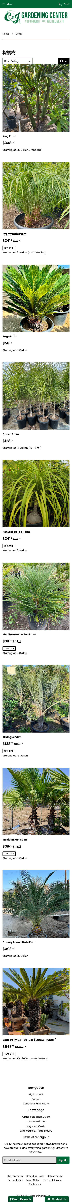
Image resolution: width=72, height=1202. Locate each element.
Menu (10, 4)
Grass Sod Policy (35, 1176)
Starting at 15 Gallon (20, 746)
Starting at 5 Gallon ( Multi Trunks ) (24, 243)
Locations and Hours (36, 1103)
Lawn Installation (36, 1121)
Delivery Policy (15, 1176)
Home (6, 33)
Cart (66, 4)
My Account (36, 1094)
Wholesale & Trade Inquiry (36, 1130)
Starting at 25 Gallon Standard (22, 143)
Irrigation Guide (36, 1126)
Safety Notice (33, 1180)
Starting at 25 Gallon (19, 949)
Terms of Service (52, 1180)
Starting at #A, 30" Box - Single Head (29, 1049)
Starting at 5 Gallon (15, 343)
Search (36, 1099)
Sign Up (63, 1160)
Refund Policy (55, 1176)
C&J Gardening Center (37, 1195)
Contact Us (35, 1184)
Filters (63, 60)
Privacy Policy (15, 1180)
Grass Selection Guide (36, 1116)
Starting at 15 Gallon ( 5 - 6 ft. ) (22, 441)
